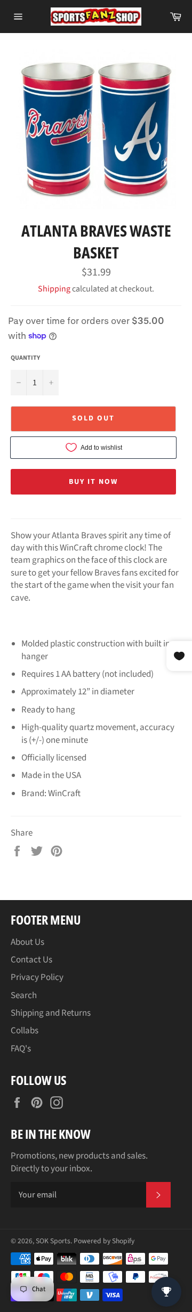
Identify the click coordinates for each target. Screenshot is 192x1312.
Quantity (25, 358)
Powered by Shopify (104, 1241)
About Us (27, 942)
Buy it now (93, 481)
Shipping (54, 289)
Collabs (24, 1030)
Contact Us (31, 959)
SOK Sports (53, 1241)
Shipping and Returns (51, 1013)
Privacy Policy (37, 977)
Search (24, 995)
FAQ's (21, 1048)
